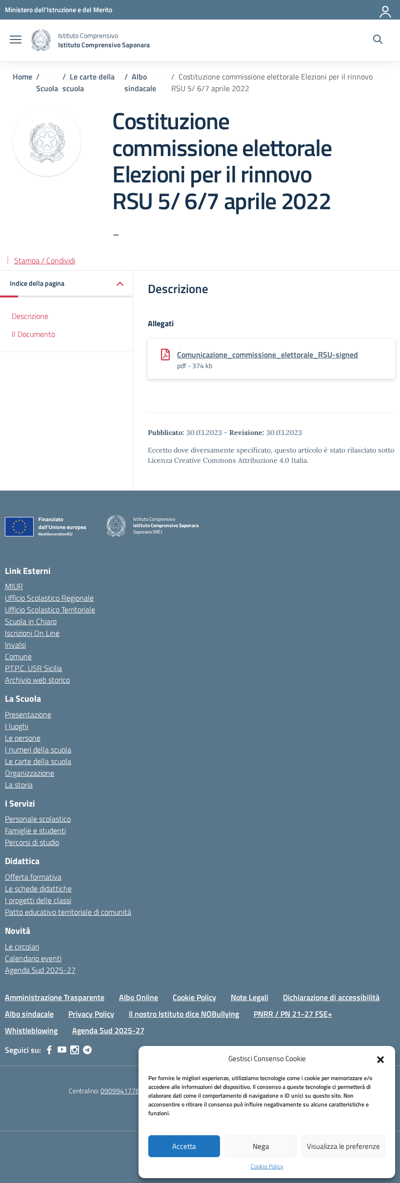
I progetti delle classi (38, 900)
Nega (261, 1146)
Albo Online (138, 997)
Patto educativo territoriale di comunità (68, 912)
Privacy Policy (91, 1014)
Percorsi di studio (32, 842)
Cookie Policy (267, 1166)
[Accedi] (386, 9)
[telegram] (87, 1049)
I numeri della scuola (38, 749)
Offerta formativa (33, 877)
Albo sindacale (29, 1014)
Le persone (22, 738)
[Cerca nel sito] (377, 40)
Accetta (184, 1146)
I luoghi (16, 726)
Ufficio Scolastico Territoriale (50, 609)
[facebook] (49, 1049)
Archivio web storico (37, 680)
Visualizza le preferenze (343, 1146)
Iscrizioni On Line (32, 633)
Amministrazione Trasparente (54, 997)
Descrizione (30, 316)
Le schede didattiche (38, 888)
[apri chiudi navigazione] (15, 40)
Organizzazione (29, 773)
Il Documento (33, 334)
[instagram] (74, 1049)
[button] (380, 1059)
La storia (19, 784)
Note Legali (249, 997)
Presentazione (28, 714)
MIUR (14, 586)
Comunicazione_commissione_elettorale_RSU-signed (267, 354)
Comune (18, 656)
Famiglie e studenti (35, 830)
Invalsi (15, 645)
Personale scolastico (38, 819)
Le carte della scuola (38, 761)
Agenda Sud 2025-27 (40, 970)
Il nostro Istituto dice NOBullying (184, 1014)
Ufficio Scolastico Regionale (49, 598)
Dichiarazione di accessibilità (331, 997)
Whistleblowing (31, 1030)
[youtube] (62, 1049)
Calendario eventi (33, 958)
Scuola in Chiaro (31, 621)
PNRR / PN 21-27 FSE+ (293, 1014)
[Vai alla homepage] (41, 40)
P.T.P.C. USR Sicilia (33, 668)
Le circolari (22, 946)
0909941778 (120, 1090)
